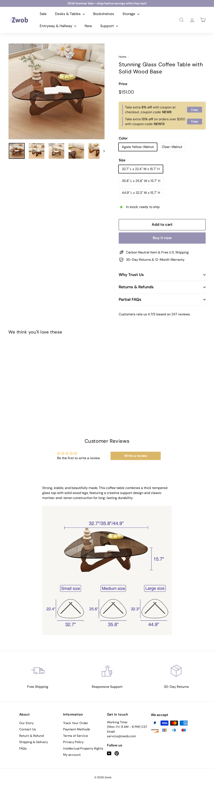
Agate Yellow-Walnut (138, 147)
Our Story (26, 723)
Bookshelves (103, 13)
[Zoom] (56, 91)
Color (123, 138)
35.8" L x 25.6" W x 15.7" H (141, 181)
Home (122, 57)
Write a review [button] (135, 456)
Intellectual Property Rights (83, 748)
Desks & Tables (68, 13)
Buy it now (162, 237)
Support (107, 26)
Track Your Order (75, 723)
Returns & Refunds (136, 287)
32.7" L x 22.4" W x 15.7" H (141, 169)
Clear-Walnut (172, 147)
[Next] (102, 151)
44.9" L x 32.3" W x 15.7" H (141, 193)
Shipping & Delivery (33, 742)
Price (123, 83)
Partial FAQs (130, 299)
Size (122, 160)
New (88, 26)
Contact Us (27, 729)
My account (72, 755)
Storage (129, 13)
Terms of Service (75, 736)
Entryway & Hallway (56, 26)
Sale (43, 13)
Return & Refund (31, 736)
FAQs (23, 748)
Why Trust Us (131, 274)
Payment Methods (76, 729)
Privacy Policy (73, 742)
